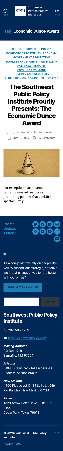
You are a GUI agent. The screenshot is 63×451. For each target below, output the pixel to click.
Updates (52, 78)
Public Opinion (15, 78)
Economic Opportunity (23, 53)
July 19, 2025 (21, 138)
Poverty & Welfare (31, 69)
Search (50, 302)
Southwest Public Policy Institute (36, 132)
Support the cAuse (22, 287)
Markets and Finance (22, 61)
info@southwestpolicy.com (27, 338)
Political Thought (31, 65)
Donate (9, 224)
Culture (18, 49)
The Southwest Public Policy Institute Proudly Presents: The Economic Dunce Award (31, 105)
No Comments (46, 138)
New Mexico (48, 61)
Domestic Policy (38, 49)
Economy (50, 53)
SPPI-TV (10, 233)
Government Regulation (31, 57)
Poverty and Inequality (31, 73)
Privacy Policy (12, 443)
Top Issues (36, 78)
